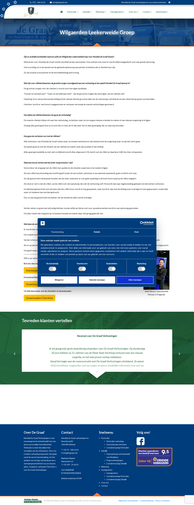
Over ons (133, 11)
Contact (146, 11)
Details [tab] (97, 232)
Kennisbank (161, 11)
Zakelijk (86, 11)
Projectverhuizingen (114, 460)
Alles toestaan (134, 280)
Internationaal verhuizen (116, 444)
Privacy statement (162, 500)
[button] (14, 353)
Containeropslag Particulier (117, 447)
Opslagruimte (116, 11)
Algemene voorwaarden (128, 500)
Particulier (72, 11)
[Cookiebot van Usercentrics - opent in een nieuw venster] (141, 223)
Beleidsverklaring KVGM (71, 478)
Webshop (100, 11)
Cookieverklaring (146, 500)
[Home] (61, 11)
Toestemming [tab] (57, 232)
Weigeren (59, 280)
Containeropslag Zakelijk (116, 463)
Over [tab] (136, 232)
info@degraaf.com (60, 2)
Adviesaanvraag (35, 270)
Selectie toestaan (97, 280)
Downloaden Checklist (39, 298)
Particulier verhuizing (115, 441)
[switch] (82, 269)
